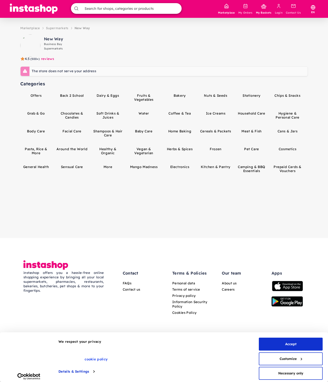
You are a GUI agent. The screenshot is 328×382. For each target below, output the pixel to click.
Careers (228, 289)
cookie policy (96, 359)
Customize (288, 359)
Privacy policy (184, 296)
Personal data (183, 283)
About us (229, 283)
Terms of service (186, 289)
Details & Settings (73, 371)
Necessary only (290, 373)
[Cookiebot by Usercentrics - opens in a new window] (28, 376)
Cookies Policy (184, 312)
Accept (291, 344)
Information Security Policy (189, 304)
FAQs (127, 283)
